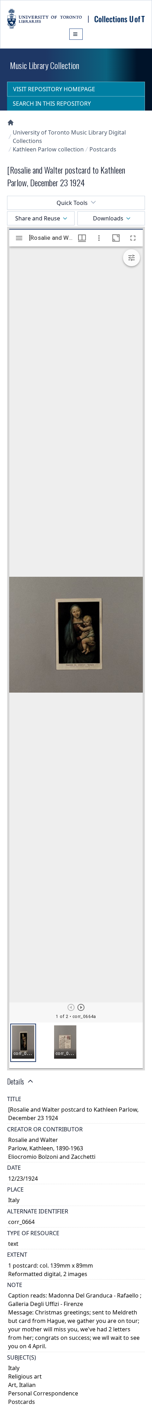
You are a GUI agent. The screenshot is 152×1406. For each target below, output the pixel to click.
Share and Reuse (37, 218)
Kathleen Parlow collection (48, 149)
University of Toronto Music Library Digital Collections (69, 137)
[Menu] (76, 34)
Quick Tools (72, 203)
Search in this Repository (52, 103)
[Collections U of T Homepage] (10, 122)
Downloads (108, 218)
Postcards (102, 149)
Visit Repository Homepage (54, 89)
